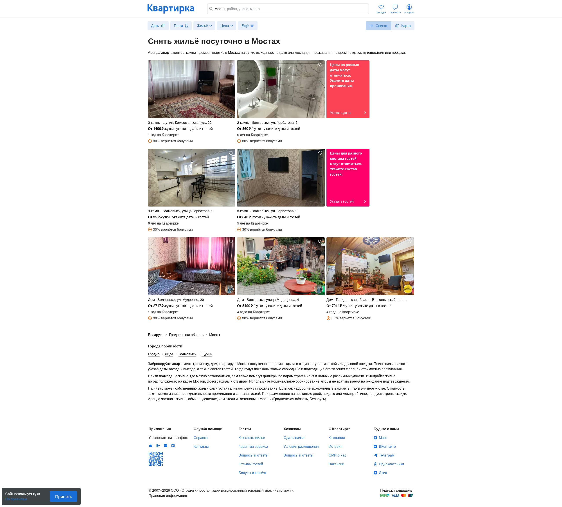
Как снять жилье (252, 437)
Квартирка (174, 9)
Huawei (166, 445)
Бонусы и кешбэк (253, 472)
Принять (63, 496)
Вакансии (336, 463)
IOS (151, 445)
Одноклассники (391, 463)
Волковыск (187, 353)
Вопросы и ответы (253, 455)
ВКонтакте (387, 446)
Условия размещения (301, 446)
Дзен (383, 472)
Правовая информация (168, 495)
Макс (383, 437)
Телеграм (386, 455)
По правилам (16, 497)
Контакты (201, 446)
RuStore (173, 445)
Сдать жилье (294, 437)
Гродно (154, 353)
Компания (337, 437)
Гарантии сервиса (253, 446)
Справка (201, 437)
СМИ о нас (337, 455)
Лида (169, 353)
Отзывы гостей (251, 463)
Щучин (207, 353)
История (335, 446)
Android (158, 445)
